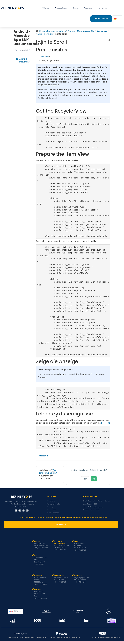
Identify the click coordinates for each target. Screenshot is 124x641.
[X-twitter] (23, 510)
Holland (37, 541)
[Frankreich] (32, 575)
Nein (85, 478)
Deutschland (59, 576)
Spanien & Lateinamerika (59, 542)
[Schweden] (72, 575)
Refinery (76, 8)
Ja (94, 478)
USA (35, 555)
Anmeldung (103, 8)
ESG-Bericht (76, 637)
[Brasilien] (32, 589)
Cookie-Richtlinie (40, 637)
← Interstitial (42, 455)
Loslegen (45, 56)
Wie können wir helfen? (48, 471)
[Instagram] (27, 510)
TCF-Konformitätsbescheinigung (59, 637)
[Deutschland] (52, 575)
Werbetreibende (61, 8)
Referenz (105, 423)
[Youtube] (19, 510)
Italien (76, 541)
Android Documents (24, 60)
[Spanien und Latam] (52, 541)
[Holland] (32, 541)
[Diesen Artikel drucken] (109, 40)
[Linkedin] (16, 510)
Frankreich (38, 576)
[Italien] (72, 541)
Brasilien (37, 589)
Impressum (29, 637)
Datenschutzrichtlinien (15, 637)
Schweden (78, 576)
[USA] (32, 555)
